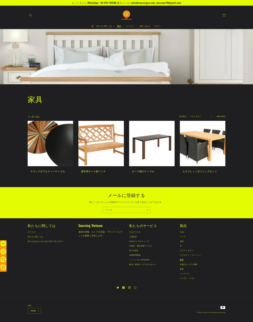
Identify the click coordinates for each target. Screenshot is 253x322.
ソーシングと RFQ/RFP (139, 260)
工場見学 (133, 237)
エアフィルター (186, 250)
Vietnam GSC (206, 312)
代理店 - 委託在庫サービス (140, 246)
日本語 (33, 311)
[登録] (147, 210)
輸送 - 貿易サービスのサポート (142, 264)
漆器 (182, 269)
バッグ (183, 237)
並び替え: (183, 116)
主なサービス (135, 232)
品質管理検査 (135, 255)
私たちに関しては (35, 237)
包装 (182, 241)
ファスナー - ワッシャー (190, 255)
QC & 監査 (133, 250)
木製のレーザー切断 (188, 264)
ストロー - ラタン (187, 278)
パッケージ (184, 274)
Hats (182, 232)
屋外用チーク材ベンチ (93, 171)
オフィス (31, 232)
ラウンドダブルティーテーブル (47, 171)
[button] (30, 15)
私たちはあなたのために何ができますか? (45, 241)
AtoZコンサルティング (139, 241)
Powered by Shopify (218, 312)
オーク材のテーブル (143, 171)
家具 (182, 260)
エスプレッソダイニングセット (200, 171)
